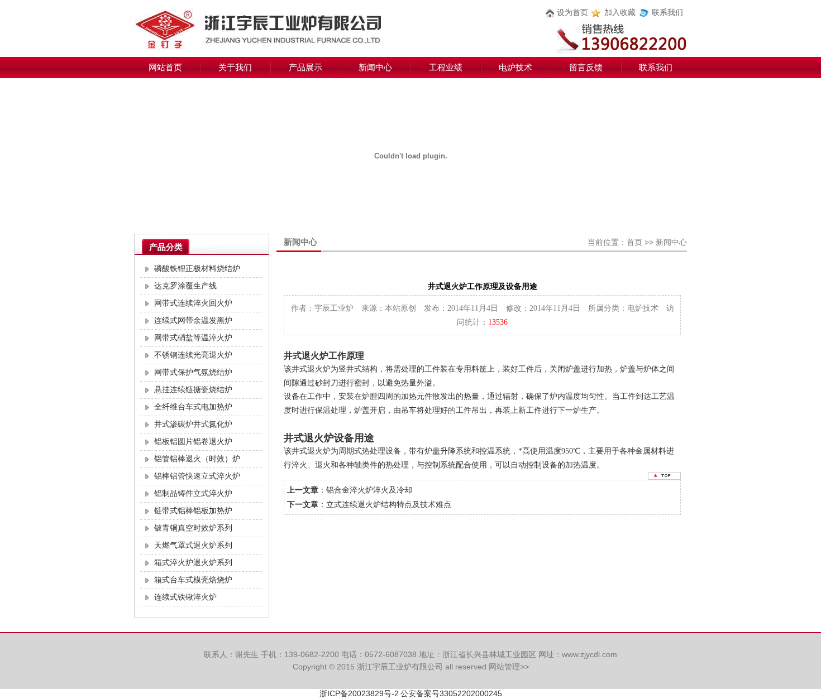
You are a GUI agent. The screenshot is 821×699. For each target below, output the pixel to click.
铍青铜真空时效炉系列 (193, 528)
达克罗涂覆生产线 (185, 286)
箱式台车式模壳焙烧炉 (193, 580)
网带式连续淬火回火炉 (193, 303)
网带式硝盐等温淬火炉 (193, 338)
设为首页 (572, 12)
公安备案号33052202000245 (451, 693)
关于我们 (235, 67)
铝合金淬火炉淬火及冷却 (369, 489)
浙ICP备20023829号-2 (359, 693)
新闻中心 (375, 67)
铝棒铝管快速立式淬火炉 (197, 476)
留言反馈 (586, 67)
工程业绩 (445, 67)
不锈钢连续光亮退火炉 (193, 355)
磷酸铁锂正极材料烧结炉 (197, 268)
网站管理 (504, 666)
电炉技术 (515, 67)
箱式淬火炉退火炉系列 (193, 562)
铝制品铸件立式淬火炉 (193, 493)
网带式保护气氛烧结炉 (193, 372)
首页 (634, 242)
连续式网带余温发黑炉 (193, 320)
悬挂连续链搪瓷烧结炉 (193, 389)
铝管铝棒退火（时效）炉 (197, 459)
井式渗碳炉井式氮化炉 (193, 424)
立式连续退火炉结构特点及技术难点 (388, 504)
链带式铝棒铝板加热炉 (193, 511)
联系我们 (667, 12)
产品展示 (305, 67)
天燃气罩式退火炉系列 (193, 545)
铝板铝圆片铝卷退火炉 (193, 441)
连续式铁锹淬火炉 (185, 597)
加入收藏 (620, 12)
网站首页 (165, 67)
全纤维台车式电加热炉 (193, 407)
